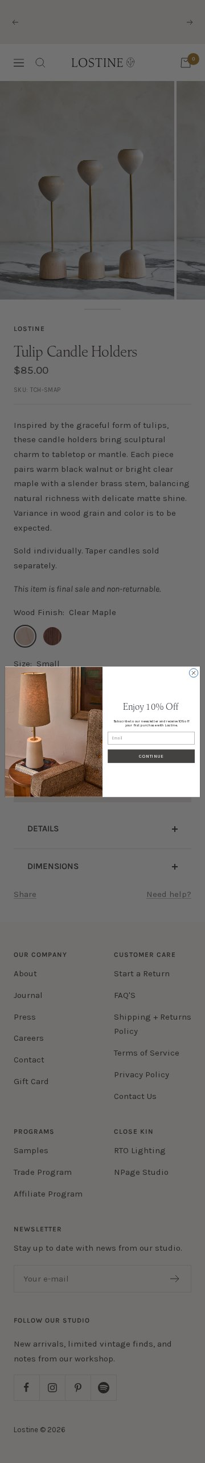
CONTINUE (151, 756)
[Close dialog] (193, 672)
